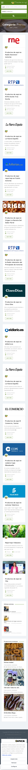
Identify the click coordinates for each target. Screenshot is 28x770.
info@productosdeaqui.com (14, 734)
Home (11, 27)
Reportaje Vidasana (13, 543)
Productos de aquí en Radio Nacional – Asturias (13, 54)
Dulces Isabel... (9, 662)
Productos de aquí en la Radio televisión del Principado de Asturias (13, 262)
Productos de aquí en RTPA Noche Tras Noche (13, 96)
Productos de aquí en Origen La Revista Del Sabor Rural (13, 220)
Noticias (9, 66)
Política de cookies (6, 755)
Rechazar (14, 762)
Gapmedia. (11, 738)
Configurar (14, 766)
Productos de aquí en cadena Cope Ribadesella (13, 463)
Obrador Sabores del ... (12, 688)
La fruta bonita (7, 631)
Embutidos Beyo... (10, 713)
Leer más (9, 71)
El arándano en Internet (10, 611)
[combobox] (14, 11)
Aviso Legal (22, 732)
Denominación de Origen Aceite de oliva (13, 622)
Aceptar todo (14, 759)
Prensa (13, 66)
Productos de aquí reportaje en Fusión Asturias (12, 178)
